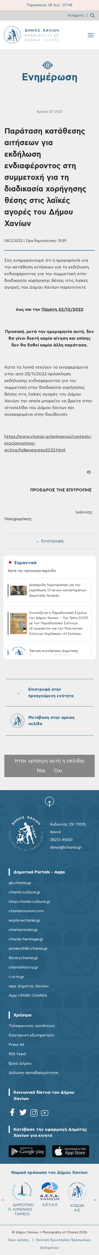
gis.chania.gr (20, 883)
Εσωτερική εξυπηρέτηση (31, 1035)
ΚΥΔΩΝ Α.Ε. (77, 1208)
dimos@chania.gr (66, 847)
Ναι (41, 770)
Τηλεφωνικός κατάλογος (32, 1026)
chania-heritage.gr (26, 939)
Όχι (58, 770)
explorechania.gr (25, 920)
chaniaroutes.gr (23, 930)
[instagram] (33, 1113)
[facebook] (12, 1113)
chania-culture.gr (25, 892)
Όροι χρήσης (18, 1240)
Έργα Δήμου (20, 1063)
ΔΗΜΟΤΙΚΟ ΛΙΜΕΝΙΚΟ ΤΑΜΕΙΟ (23, 1209)
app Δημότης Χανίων (29, 986)
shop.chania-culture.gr (29, 902)
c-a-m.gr (16, 977)
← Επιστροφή (49, 541)
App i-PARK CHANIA (28, 995)
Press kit (16, 1045)
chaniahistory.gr (23, 967)
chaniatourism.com (26, 911)
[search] (92, 15)
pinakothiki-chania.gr (28, 948)
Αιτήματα (75, 15)
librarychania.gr (23, 958)
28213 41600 (61, 840)
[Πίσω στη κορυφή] (49, 802)
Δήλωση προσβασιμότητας (34, 1073)
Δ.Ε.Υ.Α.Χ (49, 1205)
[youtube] (44, 1113)
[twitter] (23, 1113)
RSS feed (17, 1054)
